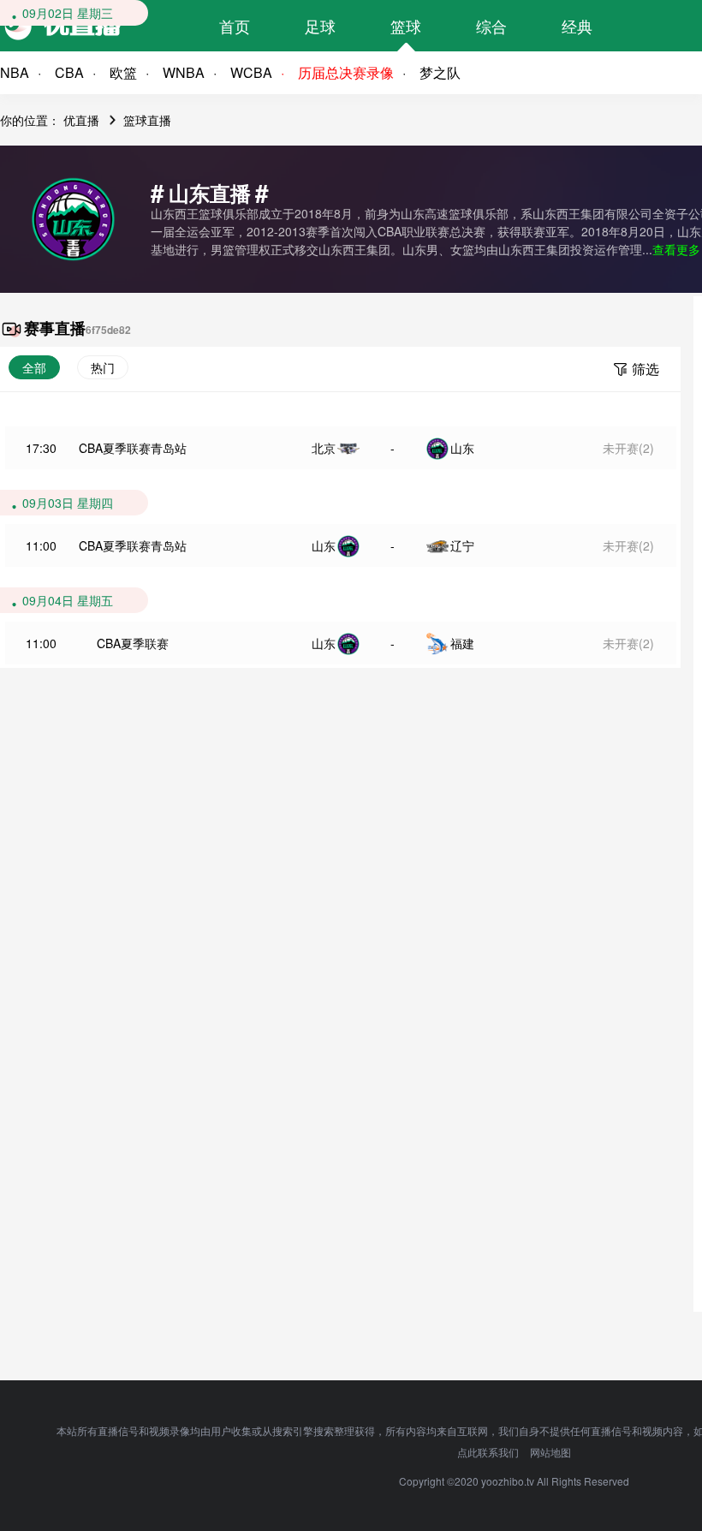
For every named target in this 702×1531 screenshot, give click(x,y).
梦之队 (440, 72)
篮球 (405, 26)
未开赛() (628, 447)
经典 (577, 26)
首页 (234, 26)
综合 (491, 26)
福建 (462, 643)
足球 (320, 26)
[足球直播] (94, 25)
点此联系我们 (488, 1452)
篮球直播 (147, 119)
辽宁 (462, 545)
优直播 (81, 119)
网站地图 (550, 1452)
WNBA (184, 72)
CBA (69, 72)
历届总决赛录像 (346, 72)
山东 (462, 447)
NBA (14, 72)
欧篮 (123, 72)
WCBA (251, 72)
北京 (324, 447)
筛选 (645, 368)
